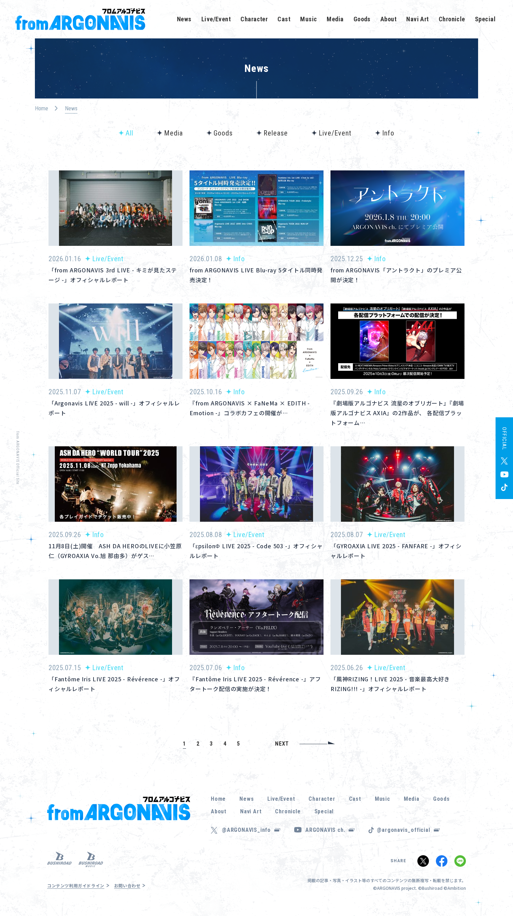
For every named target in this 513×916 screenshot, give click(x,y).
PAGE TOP (497, 891)
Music (308, 19)
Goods (362, 19)
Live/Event (216, 19)
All (129, 133)
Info (388, 133)
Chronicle (452, 19)
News (184, 19)
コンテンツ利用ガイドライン (75, 885)
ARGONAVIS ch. (325, 830)
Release (275, 133)
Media (335, 19)
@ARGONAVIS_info (246, 830)
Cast (283, 19)
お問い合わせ (127, 885)
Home (41, 108)
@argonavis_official (403, 830)
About (388, 19)
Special (485, 19)
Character (254, 19)
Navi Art (417, 19)
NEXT (282, 743)
